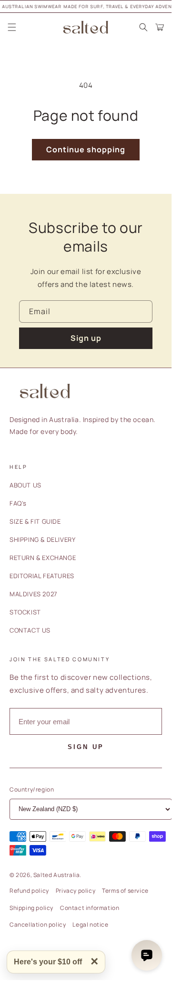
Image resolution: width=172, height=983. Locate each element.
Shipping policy (31, 908)
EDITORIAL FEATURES (42, 575)
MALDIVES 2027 (34, 594)
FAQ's (18, 503)
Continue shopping (85, 149)
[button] (12, 27)
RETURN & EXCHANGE (43, 557)
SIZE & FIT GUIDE (35, 521)
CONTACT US (30, 630)
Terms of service (125, 891)
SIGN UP (86, 746)
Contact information (89, 908)
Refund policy (29, 891)
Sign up (86, 338)
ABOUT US (25, 485)
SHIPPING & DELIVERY (42, 539)
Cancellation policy (38, 924)
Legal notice (90, 924)
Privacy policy (75, 891)
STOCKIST (25, 612)
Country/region (32, 789)
